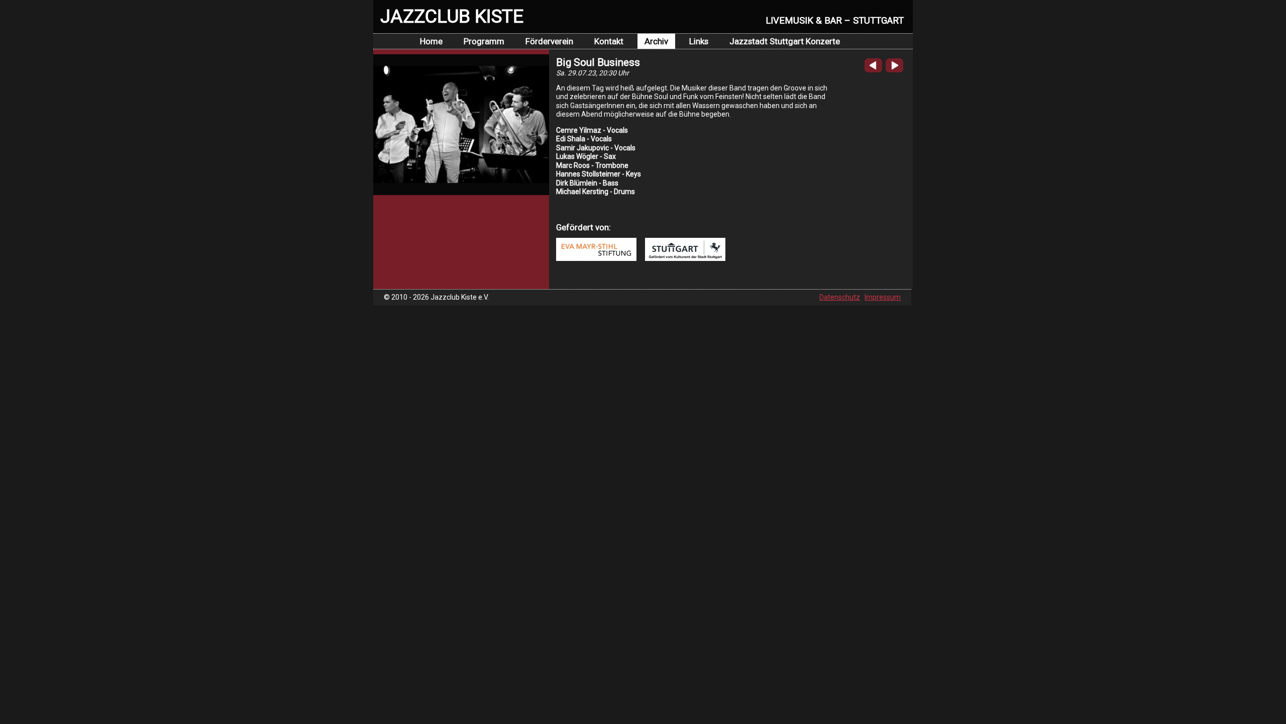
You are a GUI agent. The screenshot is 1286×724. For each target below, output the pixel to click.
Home (431, 41)
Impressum (883, 297)
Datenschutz (839, 297)
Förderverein (549, 41)
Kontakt (608, 41)
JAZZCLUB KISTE (451, 16)
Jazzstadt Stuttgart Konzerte (784, 41)
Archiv (656, 41)
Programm (484, 41)
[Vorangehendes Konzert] (873, 70)
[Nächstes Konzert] (894, 70)
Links (698, 41)
